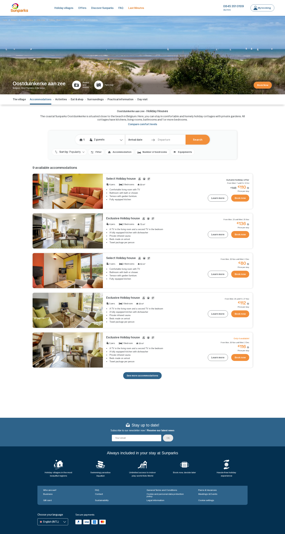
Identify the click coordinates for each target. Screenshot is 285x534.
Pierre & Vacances (207, 490)
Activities (61, 99)
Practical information (120, 99)
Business (48, 494)
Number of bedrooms (154, 152)
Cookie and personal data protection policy (165, 495)
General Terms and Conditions (162, 490)
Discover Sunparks (102, 8)
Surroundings (95, 99)
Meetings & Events (207, 494)
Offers (82, 8)
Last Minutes (136, 8)
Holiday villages (63, 8)
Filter (98, 152)
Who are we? (49, 490)
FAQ (120, 8)
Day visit (142, 99)
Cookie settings (206, 500)
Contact (99, 494)
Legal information (155, 500)
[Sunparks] (19, 8)
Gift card (47, 500)
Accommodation (122, 152)
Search (197, 139)
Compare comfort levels (142, 124)
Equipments (185, 152)
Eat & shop (77, 99)
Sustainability (102, 500)
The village (19, 99)
